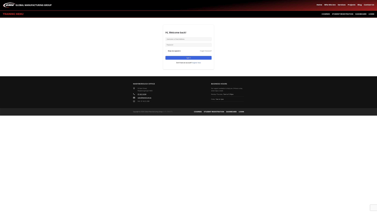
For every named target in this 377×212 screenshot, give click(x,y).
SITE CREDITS (167, 112)
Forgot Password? (206, 51)
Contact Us (369, 5)
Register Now (196, 63)
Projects (351, 5)
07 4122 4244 (142, 94)
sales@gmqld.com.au (144, 98)
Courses (326, 14)
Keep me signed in (174, 51)
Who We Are (330, 5)
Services (342, 5)
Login (371, 14)
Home (319, 5)
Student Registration (342, 14)
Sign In (188, 58)
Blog (360, 5)
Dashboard (360, 14)
